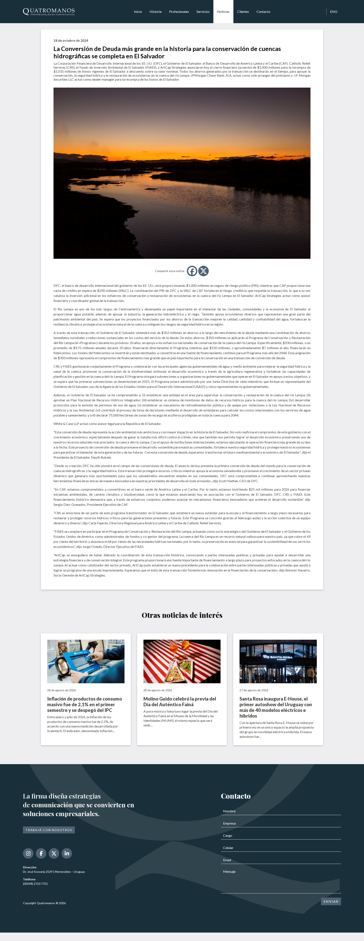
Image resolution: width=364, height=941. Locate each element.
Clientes (243, 11)
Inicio (138, 11)
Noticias (223, 11)
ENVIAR (331, 901)
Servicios (203, 11)
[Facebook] (192, 271)
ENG (333, 11)
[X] (203, 271)
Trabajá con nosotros (48, 830)
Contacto (263, 11)
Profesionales (179, 11)
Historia (156, 11)
